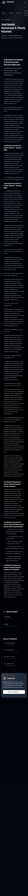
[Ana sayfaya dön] (7, 2)
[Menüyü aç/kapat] (25, 2)
